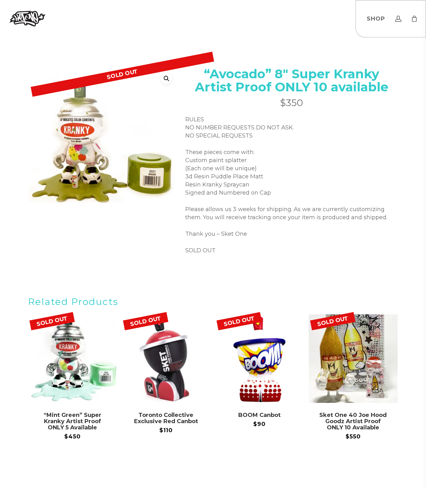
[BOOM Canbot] (259, 358)
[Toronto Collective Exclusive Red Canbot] (166, 358)
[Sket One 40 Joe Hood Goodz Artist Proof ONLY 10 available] (353, 358)
